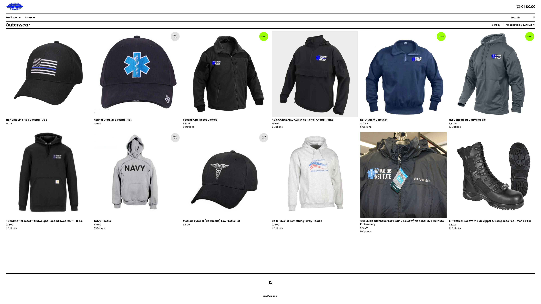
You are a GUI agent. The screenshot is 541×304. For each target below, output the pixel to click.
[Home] (15, 6)
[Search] (534, 17)
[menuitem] (13, 17)
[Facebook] (270, 282)
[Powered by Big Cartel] (270, 296)
